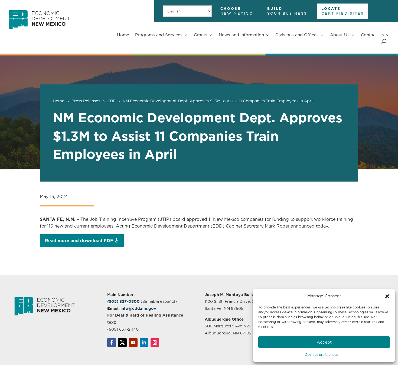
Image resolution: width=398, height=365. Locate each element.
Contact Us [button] (372, 34)
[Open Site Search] (384, 41)
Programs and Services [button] (158, 34)
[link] (39, 31)
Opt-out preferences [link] (321, 355)
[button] (387, 296)
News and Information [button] (241, 34)
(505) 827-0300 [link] (123, 301)
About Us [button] (340, 34)
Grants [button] (200, 34)
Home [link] (123, 34)
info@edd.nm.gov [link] (138, 308)
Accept (324, 342)
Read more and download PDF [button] (79, 240)
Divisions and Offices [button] (297, 34)
